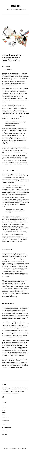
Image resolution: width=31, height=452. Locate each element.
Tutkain (15, 6)
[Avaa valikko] (15, 17)
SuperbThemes (24, 448)
